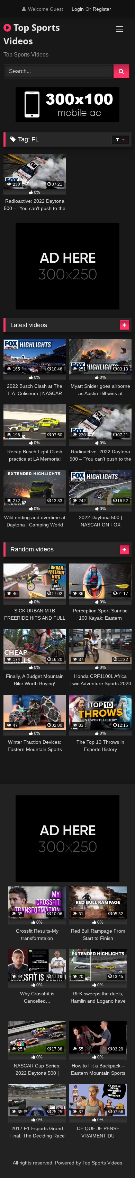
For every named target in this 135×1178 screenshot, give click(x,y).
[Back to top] (113, 1157)
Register (102, 9)
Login (78, 9)
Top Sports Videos (31, 34)
